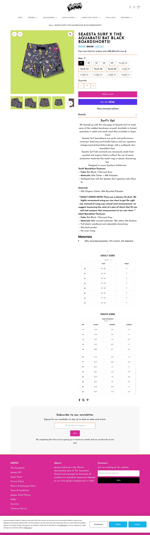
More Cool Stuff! (90, 17)
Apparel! (32, 17)
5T (97, 63)
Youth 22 (124, 63)
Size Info (15, 504)
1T (81, 63)
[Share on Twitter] (83, 401)
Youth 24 (84, 69)
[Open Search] (130, 7)
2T (89, 63)
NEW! (20, 17)
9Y (112, 63)
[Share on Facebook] (80, 401)
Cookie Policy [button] (63, 525)
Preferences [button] (28, 528)
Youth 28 (112, 69)
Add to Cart (108, 94)
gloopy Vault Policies (21, 495)
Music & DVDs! (68, 17)
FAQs (13, 500)
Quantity (82, 81)
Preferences (98, 524)
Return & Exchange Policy (23, 486)
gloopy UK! (16, 472)
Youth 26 (98, 69)
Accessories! (49, 17)
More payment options (108, 109)
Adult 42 (113, 75)
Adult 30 (127, 69)
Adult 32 (85, 75)
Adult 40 (99, 75)
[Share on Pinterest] (87, 401)
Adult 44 (126, 75)
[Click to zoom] (70, 34)
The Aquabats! (17, 468)
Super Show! (16, 477)
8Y (105, 63)
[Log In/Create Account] (134, 7)
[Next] (20, 34)
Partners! (125, 17)
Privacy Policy (17, 481)
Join (75, 433)
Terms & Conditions (20, 490)
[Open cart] (138, 7)
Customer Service (19, 509)
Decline (118, 524)
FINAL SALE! (111, 17)
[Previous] (14, 34)
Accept (137, 524)
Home (51, 25)
